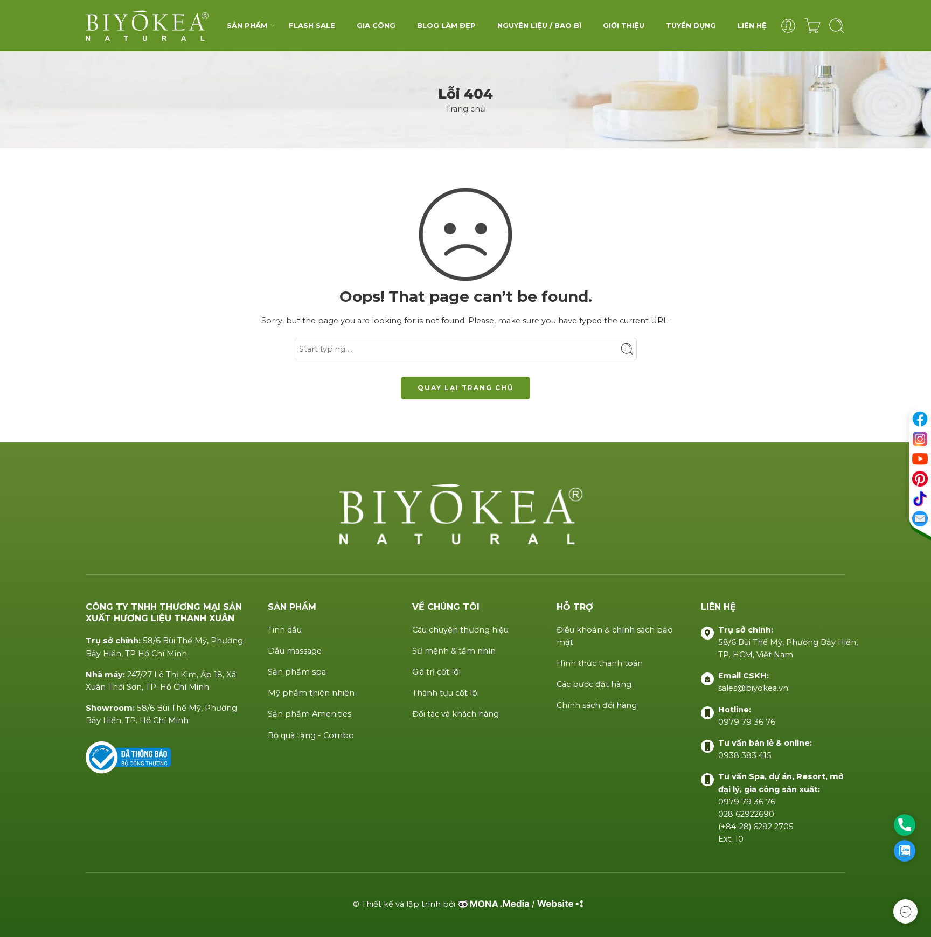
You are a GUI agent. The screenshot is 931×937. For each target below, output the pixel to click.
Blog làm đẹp (446, 25)
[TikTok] (920, 498)
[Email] (920, 518)
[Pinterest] (920, 478)
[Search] (836, 25)
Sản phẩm (247, 25)
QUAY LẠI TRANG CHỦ (465, 388)
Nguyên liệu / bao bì (539, 25)
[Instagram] (920, 438)
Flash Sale (312, 25)
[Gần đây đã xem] (905, 911)
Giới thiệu (623, 25)
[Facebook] (920, 418)
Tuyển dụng (691, 25)
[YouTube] (920, 458)
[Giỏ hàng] (812, 25)
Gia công (376, 25)
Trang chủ (465, 109)
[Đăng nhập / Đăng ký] (788, 25)
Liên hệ (752, 25)
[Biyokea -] (149, 26)
